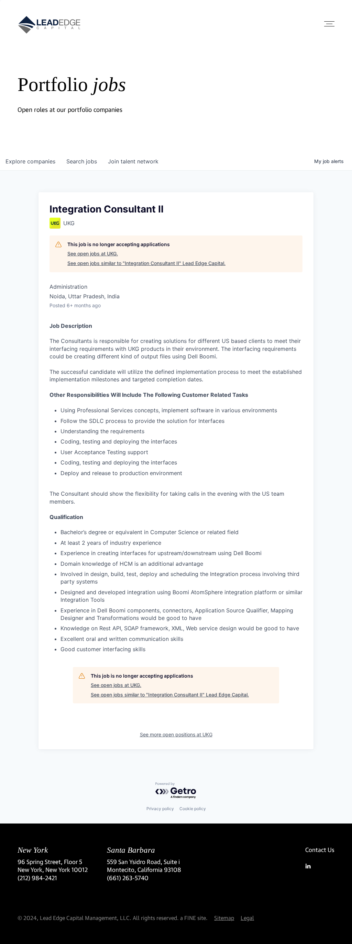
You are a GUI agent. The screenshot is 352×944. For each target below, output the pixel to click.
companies (30, 161)
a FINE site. (194, 917)
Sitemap (224, 917)
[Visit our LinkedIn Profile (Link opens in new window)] (319, 866)
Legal (247, 917)
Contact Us (319, 849)
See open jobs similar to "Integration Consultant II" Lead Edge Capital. (146, 263)
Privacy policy (160, 808)
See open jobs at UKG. (92, 253)
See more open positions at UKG (176, 734)
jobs (81, 161)
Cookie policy (192, 808)
